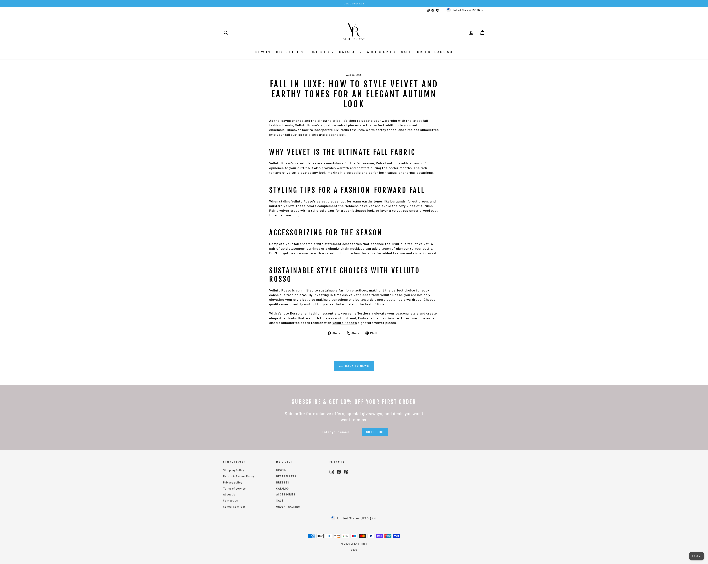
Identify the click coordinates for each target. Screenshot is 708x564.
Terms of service (234, 488)
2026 (354, 549)
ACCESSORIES (381, 52)
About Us (229, 494)
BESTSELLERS (290, 52)
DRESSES (321, 52)
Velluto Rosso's (344, 323)
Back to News (356, 365)
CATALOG (349, 52)
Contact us (230, 500)
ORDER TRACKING (434, 52)
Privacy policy (232, 482)
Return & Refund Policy (239, 476)
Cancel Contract (234, 506)
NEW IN (262, 52)
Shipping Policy (233, 470)
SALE (406, 52)
